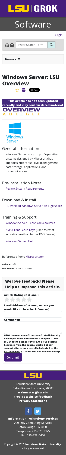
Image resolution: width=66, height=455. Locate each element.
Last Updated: (8, 268)
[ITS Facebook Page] (28, 411)
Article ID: (6, 264)
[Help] (12, 45)
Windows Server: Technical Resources (30, 223)
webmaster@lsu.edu (33, 392)
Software (33, 24)
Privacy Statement (33, 401)
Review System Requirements (25, 188)
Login (58, 35)
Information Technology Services (33, 418)
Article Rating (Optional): (21, 295)
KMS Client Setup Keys (20, 230)
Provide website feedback (33, 397)
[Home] (7, 45)
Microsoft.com (35, 257)
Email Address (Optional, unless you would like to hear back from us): (29, 307)
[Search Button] (51, 44)
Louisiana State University (43, 444)
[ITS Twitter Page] (38, 411)
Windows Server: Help (20, 241)
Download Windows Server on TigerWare (34, 206)
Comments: (12, 319)
